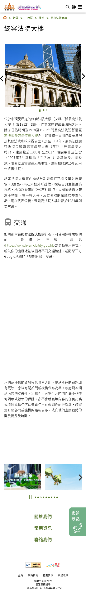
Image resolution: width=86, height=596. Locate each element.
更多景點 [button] (75, 516)
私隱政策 (63, 575)
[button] (68, 6)
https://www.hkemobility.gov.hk (29, 245)
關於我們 (43, 516)
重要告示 (48, 575)
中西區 (29, 18)
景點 (41, 18)
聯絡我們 (43, 539)
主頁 (20, 575)
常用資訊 (43, 528)
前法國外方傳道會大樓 (21, 135)
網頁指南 (33, 575)
